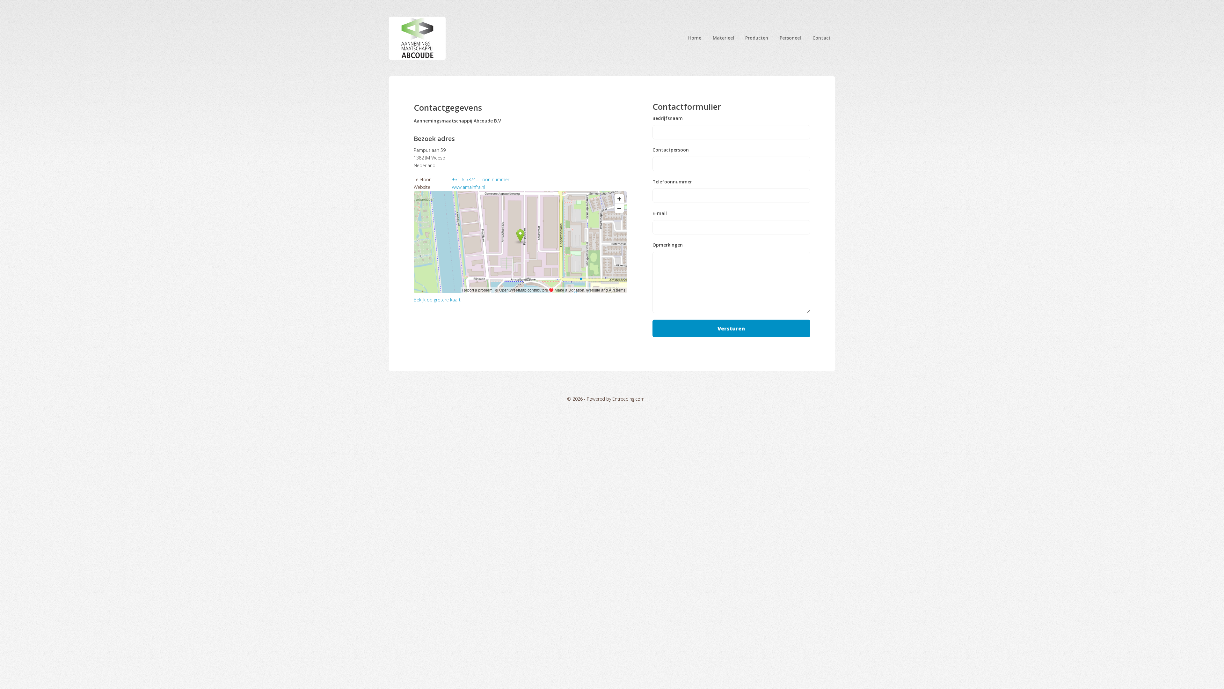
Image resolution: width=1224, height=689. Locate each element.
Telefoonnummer (672, 182)
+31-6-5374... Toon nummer (480, 179)
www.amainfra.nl (468, 187)
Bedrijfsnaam (667, 118)
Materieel (723, 38)
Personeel (790, 38)
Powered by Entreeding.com (616, 399)
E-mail (659, 213)
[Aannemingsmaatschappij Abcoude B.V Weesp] (417, 38)
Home (694, 38)
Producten (756, 38)
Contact (821, 38)
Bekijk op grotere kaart (437, 300)
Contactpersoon (670, 150)
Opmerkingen (667, 245)
